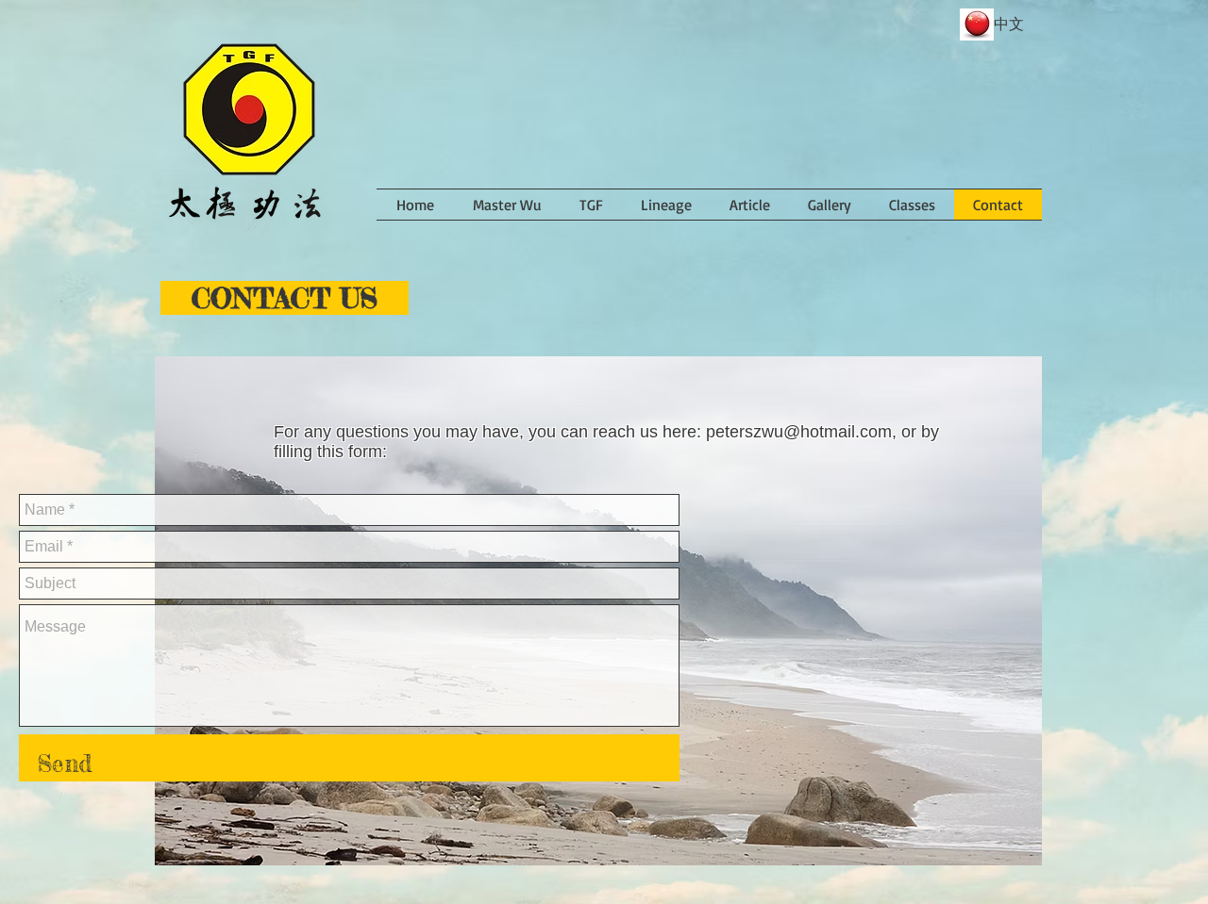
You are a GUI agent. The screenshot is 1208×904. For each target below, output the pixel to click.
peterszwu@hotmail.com (799, 431)
